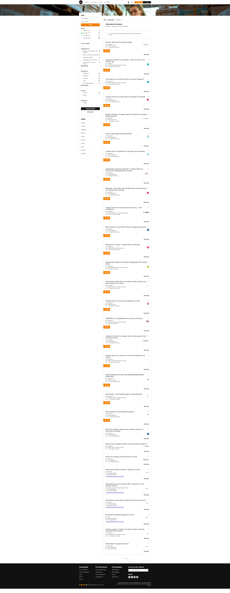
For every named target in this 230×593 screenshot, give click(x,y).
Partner (80, 576)
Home (105, 19)
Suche (90, 24)
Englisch (85, 95)
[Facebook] (137, 577)
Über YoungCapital (83, 569)
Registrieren (138, 2)
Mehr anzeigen (84, 65)
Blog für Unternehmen (100, 574)
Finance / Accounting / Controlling (90, 54)
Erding (82, 146)
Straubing (83, 153)
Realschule (85, 75)
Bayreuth (83, 133)
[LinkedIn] (132, 577)
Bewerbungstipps (116, 572)
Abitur (84, 80)
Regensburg (83, 129)
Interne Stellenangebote (84, 572)
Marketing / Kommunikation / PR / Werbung (90, 51)
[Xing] (129, 577)
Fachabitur (85, 78)
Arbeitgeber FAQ (99, 576)
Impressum (149, 585)
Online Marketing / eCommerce (90, 59)
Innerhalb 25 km (86, 33)
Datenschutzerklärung (146, 583)
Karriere (113, 574)
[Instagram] (135, 577)
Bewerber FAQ (115, 576)
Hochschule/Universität (88, 83)
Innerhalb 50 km (86, 35)
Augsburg (83, 126)
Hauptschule (86, 73)
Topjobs (85, 102)
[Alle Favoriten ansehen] (128, 2)
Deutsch (85, 92)
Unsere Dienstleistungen (100, 569)
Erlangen (83, 122)
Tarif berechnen (98, 572)
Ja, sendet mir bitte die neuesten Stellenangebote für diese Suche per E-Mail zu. (125, 34)
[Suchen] (132, 2)
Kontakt (100, 2)
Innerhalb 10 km (86, 30)
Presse (80, 574)
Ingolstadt (83, 139)
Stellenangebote (115, 569)
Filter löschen (90, 111)
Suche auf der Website (136, 567)
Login (147, 2)
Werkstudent (111, 19)
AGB (140, 583)
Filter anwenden (90, 108)
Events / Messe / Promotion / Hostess (89, 63)
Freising (82, 136)
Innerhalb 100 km (87, 38)
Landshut (83, 143)
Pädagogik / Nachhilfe (88, 57)
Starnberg (83, 150)
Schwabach (118, 19)
